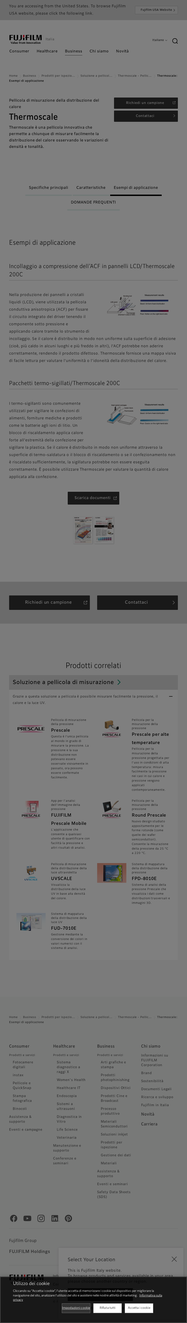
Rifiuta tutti (108, 1308)
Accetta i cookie (139, 1308)
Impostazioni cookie (76, 1308)
